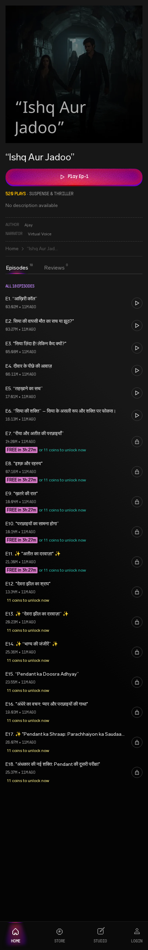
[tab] (17, 268)
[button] (74, 302)
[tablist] (35, 268)
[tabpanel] (74, 533)
